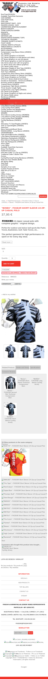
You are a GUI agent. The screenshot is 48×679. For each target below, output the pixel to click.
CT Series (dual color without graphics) (14, 64)
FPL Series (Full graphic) (10, 91)
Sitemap (24, 596)
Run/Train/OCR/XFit (8, 14)
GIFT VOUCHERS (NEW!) (10, 181)
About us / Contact (7, 176)
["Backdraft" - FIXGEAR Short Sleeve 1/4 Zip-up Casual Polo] (24, 537)
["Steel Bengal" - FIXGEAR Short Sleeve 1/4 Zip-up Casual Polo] (25, 497)
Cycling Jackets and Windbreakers (13, 109)
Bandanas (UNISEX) (8, 97)
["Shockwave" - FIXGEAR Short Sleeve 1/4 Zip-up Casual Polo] (24, 530)
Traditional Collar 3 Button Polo (12, 154)
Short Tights (5, 143)
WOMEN (4, 113)
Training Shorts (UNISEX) (10, 84)
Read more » (7, 242)
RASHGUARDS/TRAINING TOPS (12, 38)
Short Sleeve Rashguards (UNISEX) (13, 140)
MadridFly (4, 32)
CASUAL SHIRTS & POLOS (10, 45)
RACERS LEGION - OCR (10, 25)
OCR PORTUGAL (7, 20)
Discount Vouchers (7, 183)
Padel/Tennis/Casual (8, 151)
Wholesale (4, 192)
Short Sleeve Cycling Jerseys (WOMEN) (15, 115)
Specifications (35, 367)
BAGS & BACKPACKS (8, 50)
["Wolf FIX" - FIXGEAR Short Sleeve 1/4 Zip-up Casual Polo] (23, 446)
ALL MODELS (6, 54)
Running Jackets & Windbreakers (12, 82)
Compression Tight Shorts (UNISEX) (14, 86)
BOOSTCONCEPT (7, 29)
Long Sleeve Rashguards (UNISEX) (13, 136)
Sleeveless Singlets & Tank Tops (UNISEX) (16, 68)
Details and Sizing (22, 367)
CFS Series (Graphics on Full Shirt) (13, 77)
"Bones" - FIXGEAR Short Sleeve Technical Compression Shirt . (23, 382)
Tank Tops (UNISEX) (8, 72)
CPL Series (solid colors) (9, 66)
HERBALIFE (5, 34)
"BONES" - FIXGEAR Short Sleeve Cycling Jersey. (10, 419)
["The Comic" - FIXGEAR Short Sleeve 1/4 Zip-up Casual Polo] (24, 519)
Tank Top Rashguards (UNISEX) (12, 142)
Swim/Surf (4, 127)
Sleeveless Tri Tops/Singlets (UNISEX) (14, 124)
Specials (24, 578)
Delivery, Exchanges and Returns (12, 185)
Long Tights (5, 145)
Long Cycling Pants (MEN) (10, 108)
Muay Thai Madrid (7, 149)
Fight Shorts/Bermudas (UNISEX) (13, 134)
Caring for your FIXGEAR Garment (13, 190)
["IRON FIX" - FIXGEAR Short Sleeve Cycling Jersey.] (10, 548)
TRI (2, 122)
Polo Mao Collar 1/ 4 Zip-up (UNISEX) (14, 152)
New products (23, 582)
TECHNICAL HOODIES (9, 39)
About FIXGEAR (6, 177)
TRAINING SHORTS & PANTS (11, 41)
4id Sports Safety (7, 161)
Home (3, 201)
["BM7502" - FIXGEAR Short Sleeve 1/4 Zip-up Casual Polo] (23, 508)
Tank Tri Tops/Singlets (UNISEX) (12, 125)
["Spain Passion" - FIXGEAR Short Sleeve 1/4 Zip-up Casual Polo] (16, 476)
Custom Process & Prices (10, 169)
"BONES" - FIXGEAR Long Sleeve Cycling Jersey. (36, 381)
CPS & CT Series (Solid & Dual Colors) (14, 79)
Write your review (8, 280)
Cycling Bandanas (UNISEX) (11, 111)
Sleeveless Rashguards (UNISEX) (13, 138)
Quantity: (5, 258)
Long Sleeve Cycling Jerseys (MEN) (13, 106)
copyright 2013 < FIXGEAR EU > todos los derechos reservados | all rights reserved (24, 658)
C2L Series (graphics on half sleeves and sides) (18, 57)
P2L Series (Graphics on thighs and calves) (16, 93)
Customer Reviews (9, 372)
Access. (3, 156)
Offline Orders (6, 174)
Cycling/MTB (5, 99)
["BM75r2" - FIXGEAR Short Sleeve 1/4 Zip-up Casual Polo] (23, 515)
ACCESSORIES (6, 48)
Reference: (5, 277)
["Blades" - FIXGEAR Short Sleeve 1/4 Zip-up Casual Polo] (23, 526)
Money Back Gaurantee (9, 186)
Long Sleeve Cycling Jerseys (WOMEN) (15, 117)
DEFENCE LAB (6, 36)
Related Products (8, 367)
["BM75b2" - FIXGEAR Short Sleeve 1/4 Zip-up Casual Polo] (23, 512)
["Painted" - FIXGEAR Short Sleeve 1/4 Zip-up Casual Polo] (23, 523)
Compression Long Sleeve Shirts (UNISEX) (16, 52)
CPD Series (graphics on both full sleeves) (16, 61)
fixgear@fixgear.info (24, 623)
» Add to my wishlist (8, 294)
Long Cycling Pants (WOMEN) (11, 118)
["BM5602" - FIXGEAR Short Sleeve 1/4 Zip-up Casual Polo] (23, 505)
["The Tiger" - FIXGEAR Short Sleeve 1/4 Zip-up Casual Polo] (24, 483)
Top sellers (24, 587)
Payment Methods (7, 179)
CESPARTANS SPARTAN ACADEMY (14, 27)
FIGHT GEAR (6, 43)
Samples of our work (8, 167)
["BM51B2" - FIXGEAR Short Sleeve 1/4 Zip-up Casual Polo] (23, 480)
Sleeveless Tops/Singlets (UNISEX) (13, 70)
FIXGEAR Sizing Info (8, 188)
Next (45, 351)
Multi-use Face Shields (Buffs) (11, 160)
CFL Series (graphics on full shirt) (13, 56)
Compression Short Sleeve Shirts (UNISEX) (16, 73)
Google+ (24, 667)
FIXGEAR (5, 270)
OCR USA (4, 21)
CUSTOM (4, 165)
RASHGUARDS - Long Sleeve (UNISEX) (15, 131)
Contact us (24, 591)
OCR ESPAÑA (6, 18)
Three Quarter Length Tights (11, 88)
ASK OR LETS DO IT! (8, 170)
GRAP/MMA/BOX (7, 133)
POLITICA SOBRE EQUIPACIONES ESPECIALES (18, 194)
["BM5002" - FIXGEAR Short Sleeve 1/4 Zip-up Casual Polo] (23, 501)
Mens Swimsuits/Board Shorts (11, 129)
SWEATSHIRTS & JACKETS (11, 47)
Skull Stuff (4, 163)
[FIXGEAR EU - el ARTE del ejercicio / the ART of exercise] (24, 7)
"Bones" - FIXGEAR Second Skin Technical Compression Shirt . (10, 394)
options (20, 105)
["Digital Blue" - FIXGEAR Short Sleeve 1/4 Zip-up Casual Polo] (24, 490)
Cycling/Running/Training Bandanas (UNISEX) (17, 158)
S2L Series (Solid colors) (9, 95)
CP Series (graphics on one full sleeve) (14, 59)
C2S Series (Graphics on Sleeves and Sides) (17, 75)
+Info (3, 172)
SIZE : (4, 249)
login (12, 104)
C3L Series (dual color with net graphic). (15, 63)
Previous (2, 351)
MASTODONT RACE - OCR (11, 23)
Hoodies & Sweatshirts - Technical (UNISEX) (16, 81)
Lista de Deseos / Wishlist (12, 559)
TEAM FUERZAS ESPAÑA (10, 30)
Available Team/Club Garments (12, 16)
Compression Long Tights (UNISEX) (13, 90)
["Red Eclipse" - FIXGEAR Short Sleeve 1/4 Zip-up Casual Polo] (24, 487)
